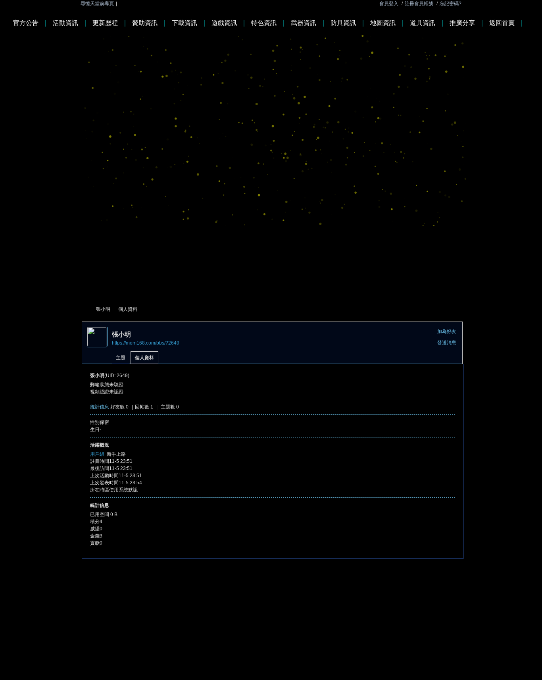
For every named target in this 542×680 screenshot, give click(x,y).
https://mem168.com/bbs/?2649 (145, 343)
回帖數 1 (144, 407)
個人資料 (144, 357)
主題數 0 (170, 407)
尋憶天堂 (85, 309)
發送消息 (446, 342)
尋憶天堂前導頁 (97, 3)
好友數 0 (119, 407)
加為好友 (446, 331)
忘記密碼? (450, 3)
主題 (120, 357)
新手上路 (116, 454)
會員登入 (388, 3)
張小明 (103, 309)
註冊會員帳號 (419, 3)
